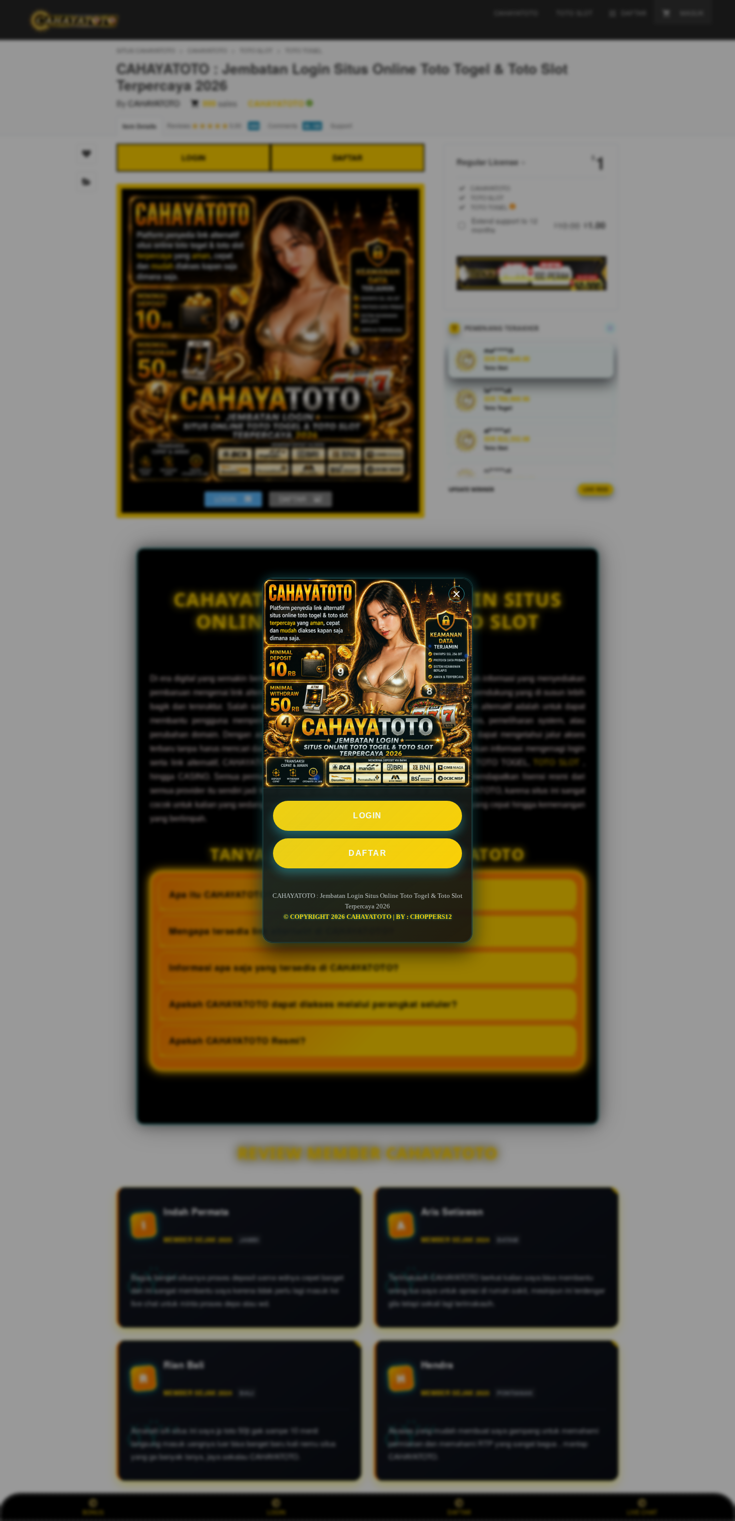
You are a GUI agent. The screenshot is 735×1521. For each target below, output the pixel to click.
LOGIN (367, 815)
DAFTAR (367, 853)
